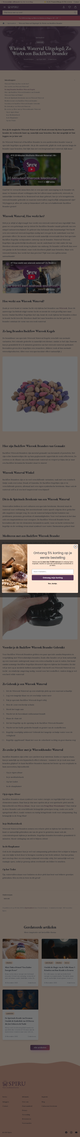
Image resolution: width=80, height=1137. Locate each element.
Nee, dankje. (52, 583)
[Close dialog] (75, 546)
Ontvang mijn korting (53, 578)
